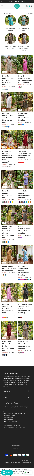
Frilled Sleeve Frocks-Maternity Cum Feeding (9, 268)
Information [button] (7, 391)
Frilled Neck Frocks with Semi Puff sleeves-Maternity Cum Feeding (8, 232)
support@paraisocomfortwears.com (14, 427)
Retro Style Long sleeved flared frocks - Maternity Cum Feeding (25, 308)
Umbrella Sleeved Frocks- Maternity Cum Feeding (24, 230)
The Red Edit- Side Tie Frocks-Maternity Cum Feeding (24, 154)
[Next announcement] (32, 1)
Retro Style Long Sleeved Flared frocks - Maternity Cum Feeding (9, 346)
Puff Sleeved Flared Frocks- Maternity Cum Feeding (24, 345)
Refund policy (18, 464)
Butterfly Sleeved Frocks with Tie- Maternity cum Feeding (8, 80)
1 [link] (12, 362)
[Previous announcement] (2, 1)
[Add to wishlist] (15, 56)
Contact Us (24, 408)
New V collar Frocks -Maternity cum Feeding (24, 117)
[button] (2, 6)
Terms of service (8, 462)
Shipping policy (16, 462)
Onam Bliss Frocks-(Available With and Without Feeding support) (8, 156)
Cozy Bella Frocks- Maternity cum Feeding (24, 194)
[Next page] (21, 362)
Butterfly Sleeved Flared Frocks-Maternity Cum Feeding (25, 79)
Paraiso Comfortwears (15, 460)
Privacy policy (25, 460)
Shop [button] (5, 397)
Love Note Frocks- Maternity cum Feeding (7, 194)
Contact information (26, 462)
